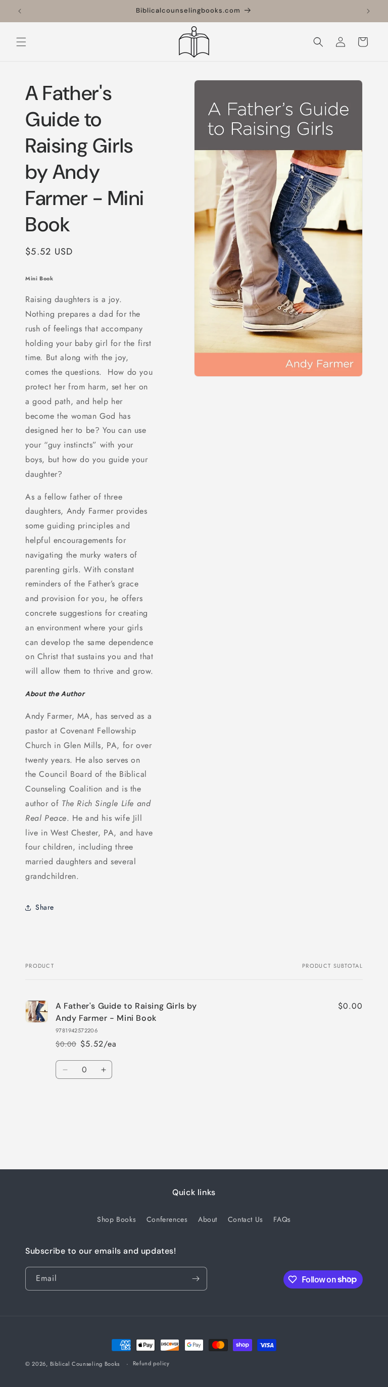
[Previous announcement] (20, 11)
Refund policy (151, 1363)
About (207, 1219)
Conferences (167, 1219)
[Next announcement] (368, 11)
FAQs (281, 1219)
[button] (21, 42)
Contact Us (245, 1219)
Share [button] (44, 907)
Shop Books (116, 1219)
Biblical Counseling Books (85, 1364)
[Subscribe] (195, 1279)
